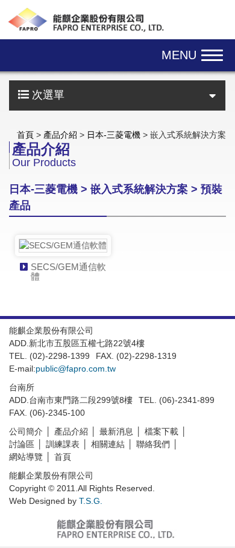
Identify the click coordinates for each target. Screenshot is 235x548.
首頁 (25, 135)
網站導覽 (26, 457)
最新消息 (116, 431)
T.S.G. (90, 501)
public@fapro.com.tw (76, 368)
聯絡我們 (153, 444)
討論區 (21, 444)
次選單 (46, 95)
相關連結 (108, 444)
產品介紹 (60, 135)
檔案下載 (161, 431)
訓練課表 (63, 444)
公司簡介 (26, 431)
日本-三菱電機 (113, 135)
